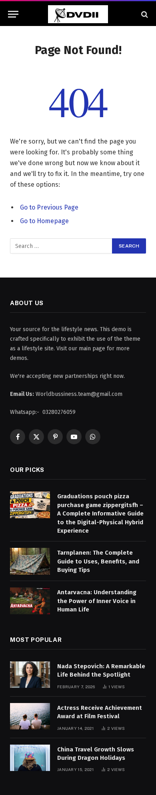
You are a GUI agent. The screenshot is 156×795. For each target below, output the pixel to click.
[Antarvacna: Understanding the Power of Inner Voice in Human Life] (30, 600)
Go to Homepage (44, 221)
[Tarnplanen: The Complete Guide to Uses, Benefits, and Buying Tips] (30, 561)
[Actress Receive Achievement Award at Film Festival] (30, 716)
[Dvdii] (78, 14)
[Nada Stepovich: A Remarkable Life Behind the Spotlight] (30, 674)
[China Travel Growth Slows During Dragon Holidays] (30, 758)
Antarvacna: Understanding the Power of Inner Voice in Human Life (96, 601)
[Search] (144, 14)
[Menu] (13, 14)
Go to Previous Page (49, 207)
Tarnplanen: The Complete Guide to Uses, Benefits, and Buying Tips (98, 561)
